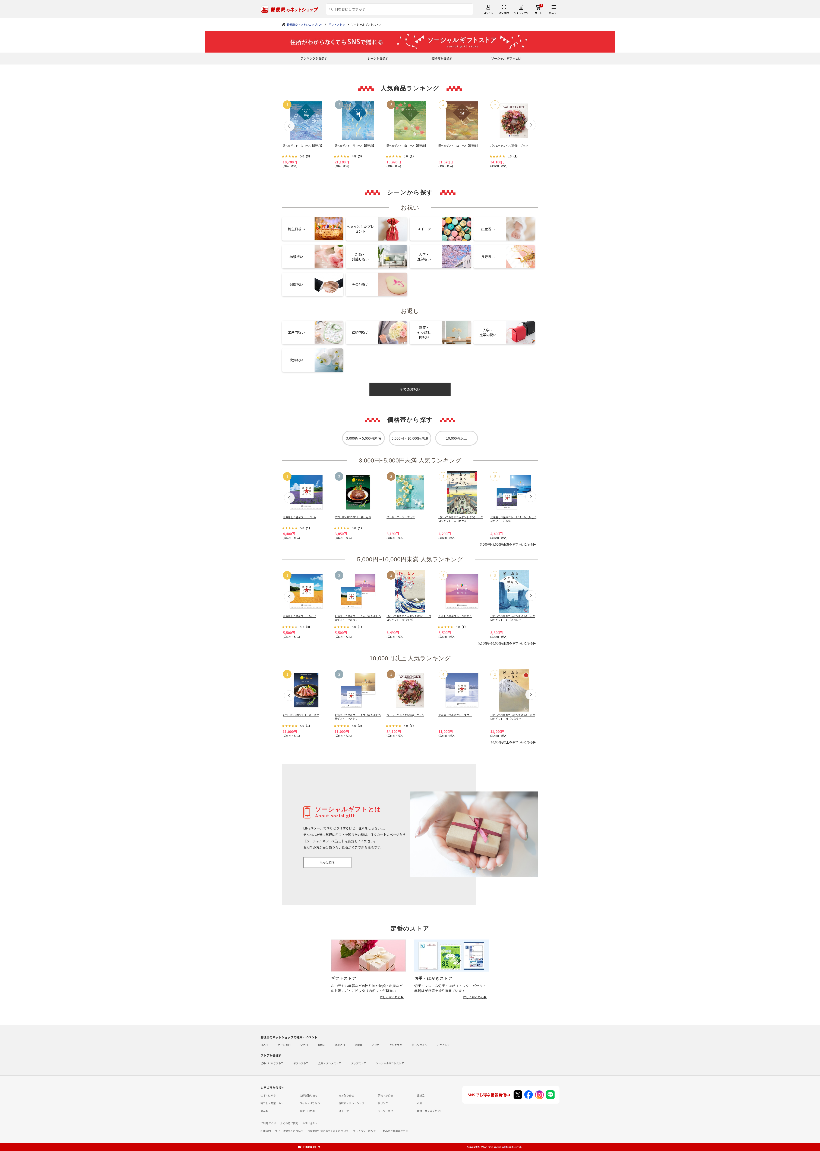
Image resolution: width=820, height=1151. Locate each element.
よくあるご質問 (289, 1123)
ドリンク (383, 1103)
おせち (376, 1045)
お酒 (419, 1103)
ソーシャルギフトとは (506, 58)
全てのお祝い (410, 389)
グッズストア (358, 1063)
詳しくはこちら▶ (392, 997)
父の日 (304, 1045)
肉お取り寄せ (346, 1095)
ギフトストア (301, 1063)
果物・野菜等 (385, 1095)
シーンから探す (378, 58)
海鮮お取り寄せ (309, 1095)
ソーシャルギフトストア (390, 1063)
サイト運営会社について (289, 1131)
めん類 (264, 1111)
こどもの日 (284, 1045)
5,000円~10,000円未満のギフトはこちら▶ (507, 643)
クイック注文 (521, 13)
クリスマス (395, 1045)
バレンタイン (419, 1045)
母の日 (264, 1045)
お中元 (321, 1045)
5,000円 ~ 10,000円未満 (410, 438)
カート (538, 13)
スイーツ (344, 1111)
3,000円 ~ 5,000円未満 (363, 438)
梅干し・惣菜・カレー (273, 1103)
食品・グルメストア (329, 1063)
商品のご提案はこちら (395, 1131)
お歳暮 (358, 1045)
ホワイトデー (444, 1045)
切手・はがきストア (272, 1063)
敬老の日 (340, 1045)
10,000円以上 (456, 438)
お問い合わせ (310, 1123)
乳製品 (421, 1095)
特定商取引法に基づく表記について (328, 1131)
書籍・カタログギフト (429, 1111)
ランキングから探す (313, 58)
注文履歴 (504, 13)
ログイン (488, 13)
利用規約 (266, 1131)
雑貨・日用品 (307, 1111)
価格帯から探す (442, 58)
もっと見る (327, 862)
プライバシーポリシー (365, 1131)
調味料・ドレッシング (351, 1103)
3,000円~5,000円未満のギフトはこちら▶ (508, 544)
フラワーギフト (387, 1111)
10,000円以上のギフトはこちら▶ (513, 742)
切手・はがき (268, 1095)
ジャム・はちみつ (310, 1103)
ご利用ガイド (268, 1123)
